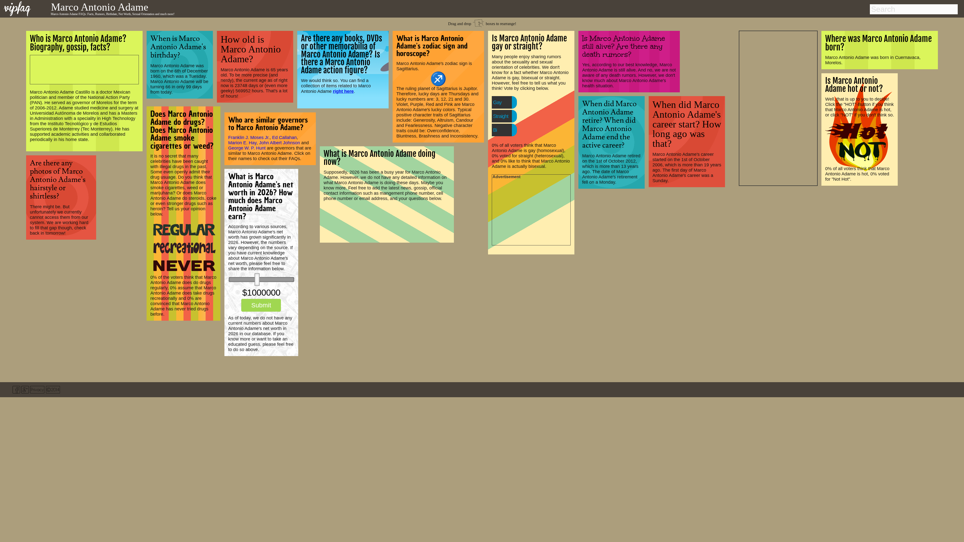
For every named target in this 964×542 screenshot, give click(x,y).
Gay (497, 102)
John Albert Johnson (279, 142)
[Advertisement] (778, 107)
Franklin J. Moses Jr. (249, 137)
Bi (495, 130)
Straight (500, 116)
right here (343, 91)
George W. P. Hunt (247, 148)
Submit (261, 305)
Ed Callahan (284, 137)
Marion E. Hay (242, 142)
